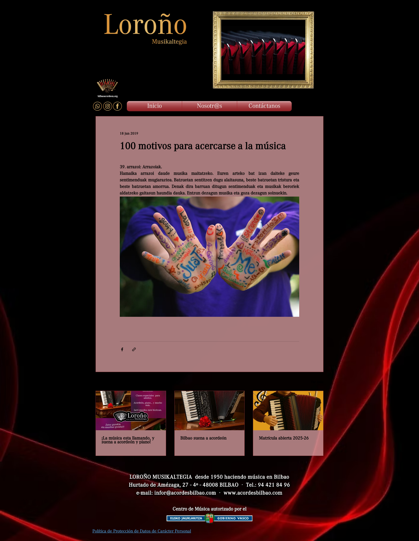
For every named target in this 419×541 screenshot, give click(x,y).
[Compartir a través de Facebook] (122, 349)
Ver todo (317, 381)
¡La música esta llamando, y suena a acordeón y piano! (128, 440)
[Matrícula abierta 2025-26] (288, 410)
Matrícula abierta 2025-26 (284, 438)
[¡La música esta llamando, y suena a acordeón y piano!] (131, 410)
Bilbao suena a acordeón (203, 438)
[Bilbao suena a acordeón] (210, 410)
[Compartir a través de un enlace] (134, 349)
